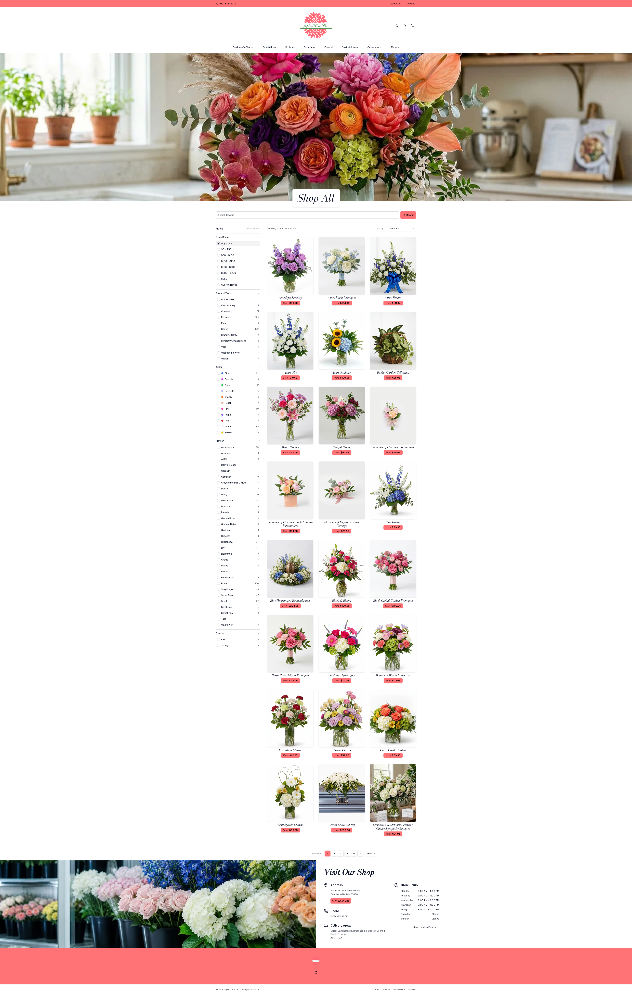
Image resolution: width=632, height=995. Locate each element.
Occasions (373, 47)
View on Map (342, 900)
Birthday (290, 47)
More (394, 47)
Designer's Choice (243, 47)
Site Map (412, 989)
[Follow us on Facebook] (316, 972)
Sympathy (309, 47)
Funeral (328, 47)
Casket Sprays (350, 47)
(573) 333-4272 (227, 3)
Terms (376, 989)
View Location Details (424, 927)
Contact (410, 3)
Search (410, 215)
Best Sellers (269, 47)
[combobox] (400, 228)
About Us (395, 3)
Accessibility (399, 989)
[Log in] (405, 26)
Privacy (386, 989)
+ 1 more (341, 934)
